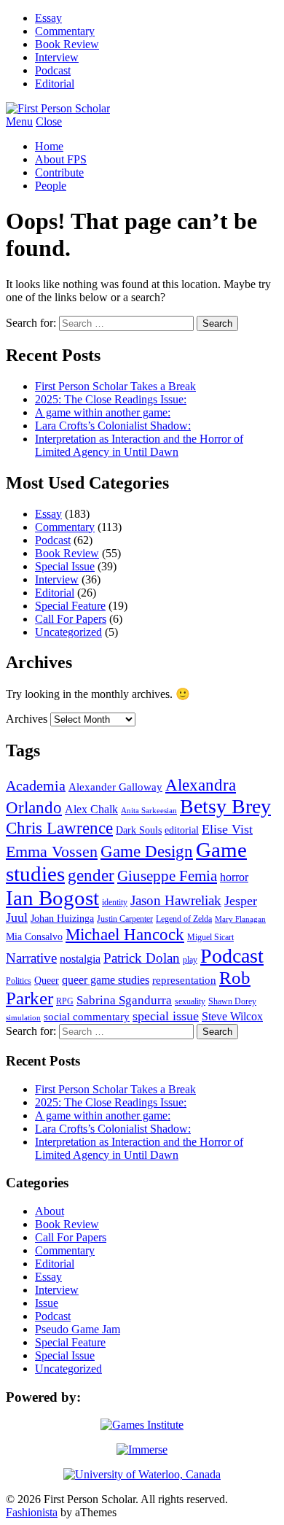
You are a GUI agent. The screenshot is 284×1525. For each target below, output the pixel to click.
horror (234, 877)
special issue (166, 1016)
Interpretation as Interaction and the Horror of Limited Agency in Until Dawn (139, 445)
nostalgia (80, 958)
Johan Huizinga (62, 918)
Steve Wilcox (232, 1016)
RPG (65, 1001)
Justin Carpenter (125, 919)
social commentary (87, 1017)
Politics (18, 981)
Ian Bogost (52, 897)
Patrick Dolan (141, 958)
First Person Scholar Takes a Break (115, 386)
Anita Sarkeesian (149, 811)
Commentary (65, 31)
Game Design (146, 851)
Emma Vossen (52, 852)
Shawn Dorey (232, 1001)
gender (91, 875)
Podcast (53, 70)
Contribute (59, 172)
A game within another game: (102, 412)
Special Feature (70, 605)
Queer (46, 980)
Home (49, 146)
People (50, 185)
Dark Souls (139, 830)
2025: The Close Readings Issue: (110, 399)
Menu (19, 121)
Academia (36, 785)
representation (184, 980)
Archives (26, 719)
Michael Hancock (125, 935)
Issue (46, 1303)
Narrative (31, 958)
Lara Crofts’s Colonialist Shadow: (113, 425)
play (190, 960)
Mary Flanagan (240, 919)
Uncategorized (68, 632)
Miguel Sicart (210, 937)
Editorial (54, 83)
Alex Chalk (91, 809)
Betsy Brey (225, 806)
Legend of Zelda (184, 919)
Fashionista (32, 1512)
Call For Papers (70, 619)
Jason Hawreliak (175, 900)
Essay (48, 18)
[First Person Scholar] (58, 108)
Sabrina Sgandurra (124, 1000)
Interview (57, 57)
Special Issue (65, 566)
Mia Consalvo (34, 936)
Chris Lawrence (59, 827)
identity (114, 902)
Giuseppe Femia (167, 876)
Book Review (67, 44)
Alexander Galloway (115, 787)
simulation (23, 1018)
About (49, 1211)
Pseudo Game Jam (77, 1329)
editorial (182, 830)
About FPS (61, 159)
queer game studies (105, 980)
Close (49, 121)
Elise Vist (227, 829)
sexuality (190, 1001)
